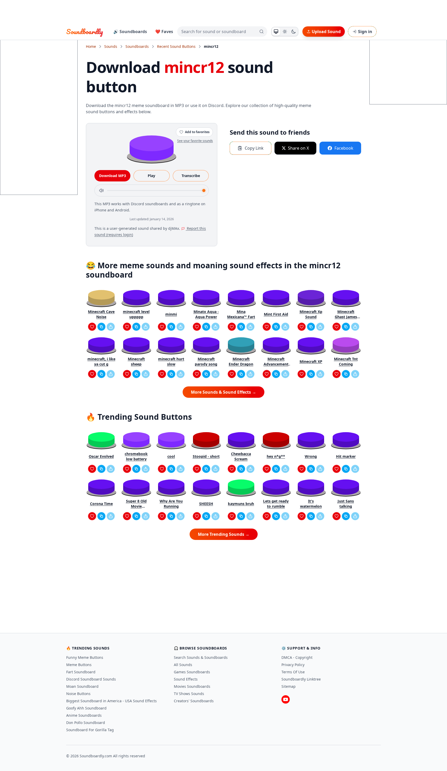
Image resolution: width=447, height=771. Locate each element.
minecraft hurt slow (171, 361)
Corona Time (101, 503)
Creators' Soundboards (194, 700)
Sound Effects (186, 679)
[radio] (276, 31)
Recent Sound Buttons (176, 46)
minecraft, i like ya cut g (101, 361)
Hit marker (346, 456)
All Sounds (183, 664)
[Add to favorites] (92, 327)
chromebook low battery (136, 456)
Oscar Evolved (101, 456)
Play (151, 175)
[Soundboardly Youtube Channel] (285, 699)
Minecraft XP (311, 361)
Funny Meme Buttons (84, 657)
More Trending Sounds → (223, 534)
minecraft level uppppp (136, 314)
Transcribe (191, 175)
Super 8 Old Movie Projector (136, 504)
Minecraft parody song (206, 361)
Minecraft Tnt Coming (346, 361)
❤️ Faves (164, 31)
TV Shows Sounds (189, 693)
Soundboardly (84, 31)
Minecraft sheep (136, 361)
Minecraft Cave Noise (101, 314)
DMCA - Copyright (296, 657)
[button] (151, 148)
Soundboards (137, 46)
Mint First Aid (276, 314)
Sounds (110, 46)
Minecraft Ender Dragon (241, 361)
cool (171, 456)
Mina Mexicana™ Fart (241, 314)
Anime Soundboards (84, 715)
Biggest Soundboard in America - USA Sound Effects (111, 700)
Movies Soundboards (192, 686)
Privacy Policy (292, 664)
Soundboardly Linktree (301, 679)
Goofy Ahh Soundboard (86, 708)
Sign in (365, 31)
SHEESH (206, 503)
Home (91, 46)
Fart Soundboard (80, 671)
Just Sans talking (346, 504)
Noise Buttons (78, 693)
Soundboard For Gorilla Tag (90, 729)
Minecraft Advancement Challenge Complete (276, 361)
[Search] (261, 31)
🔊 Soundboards (130, 31)
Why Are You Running (171, 504)
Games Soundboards (192, 671)
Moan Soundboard (82, 686)
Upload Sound (326, 31)
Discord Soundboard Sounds (91, 679)
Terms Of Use (293, 671)
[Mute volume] (101, 190)
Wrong (311, 456)
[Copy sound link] (101, 327)
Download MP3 (112, 175)
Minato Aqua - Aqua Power (206, 314)
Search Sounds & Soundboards (201, 657)
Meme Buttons (79, 664)
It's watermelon (311, 504)
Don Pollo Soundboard (85, 722)
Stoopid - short (206, 456)
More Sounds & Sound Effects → (223, 392)
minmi (171, 314)
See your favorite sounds (195, 141)
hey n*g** (276, 456)
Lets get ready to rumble (276, 504)
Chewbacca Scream (241, 456)
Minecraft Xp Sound (311, 314)
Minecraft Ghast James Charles (346, 314)
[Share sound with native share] (111, 327)
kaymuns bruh (241, 503)
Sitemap (288, 686)
